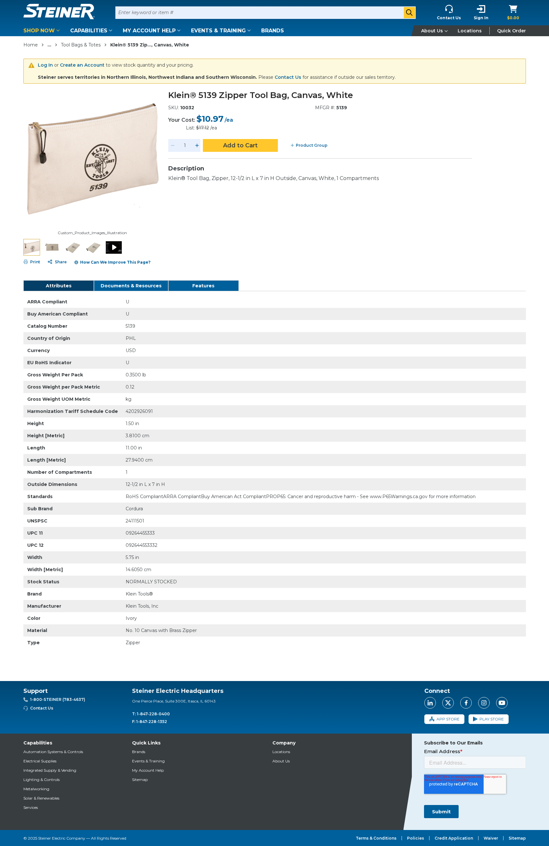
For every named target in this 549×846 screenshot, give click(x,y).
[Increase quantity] (197, 145)
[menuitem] (42, 31)
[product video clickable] (113, 247)
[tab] (58, 285)
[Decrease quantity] (173, 145)
